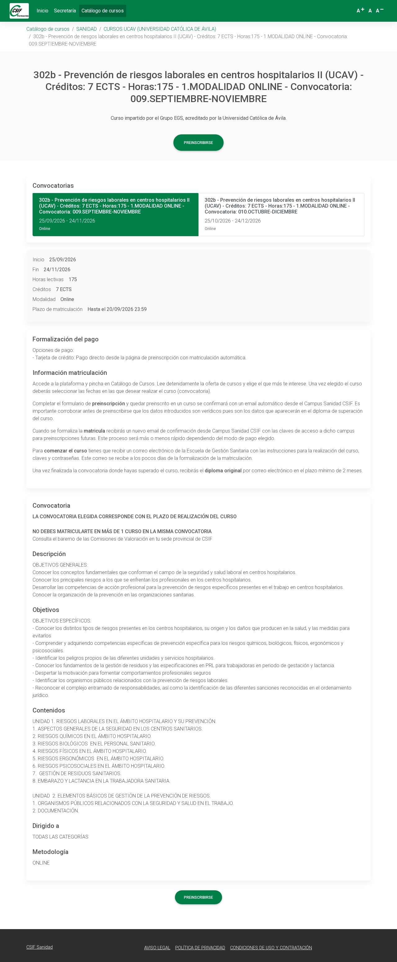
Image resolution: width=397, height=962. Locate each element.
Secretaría (65, 11)
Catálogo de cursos (104, 10)
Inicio (42, 11)
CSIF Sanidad (39, 947)
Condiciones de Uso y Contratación (271, 948)
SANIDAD (86, 29)
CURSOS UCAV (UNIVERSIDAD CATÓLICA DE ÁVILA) (160, 29)
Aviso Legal (157, 948)
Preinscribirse (198, 143)
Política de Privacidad (200, 948)
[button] (361, 11)
